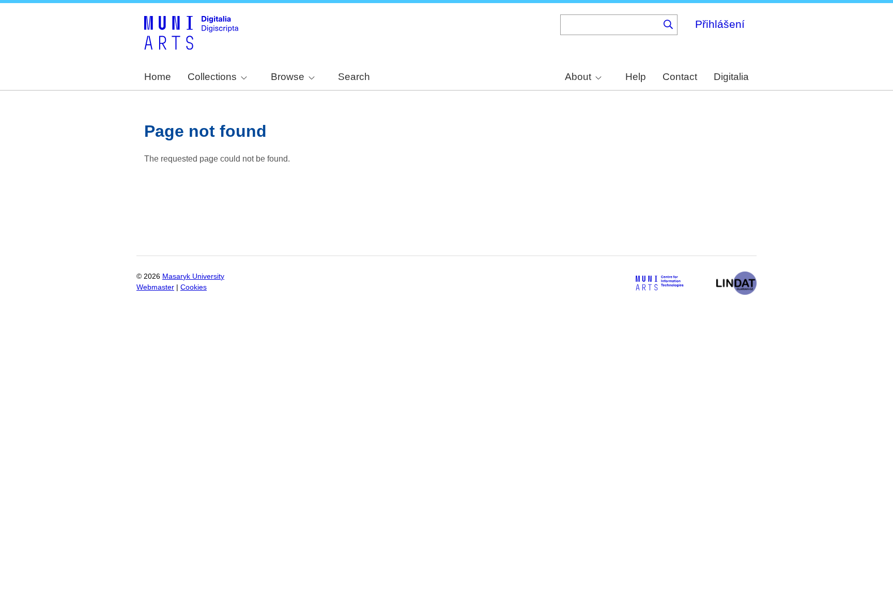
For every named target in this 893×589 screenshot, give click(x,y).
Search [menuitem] (354, 77)
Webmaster (155, 287)
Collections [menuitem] (212, 77)
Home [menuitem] (157, 77)
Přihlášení (720, 24)
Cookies (193, 287)
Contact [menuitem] (680, 77)
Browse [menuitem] (287, 77)
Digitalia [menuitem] (731, 77)
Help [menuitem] (635, 77)
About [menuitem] (578, 77)
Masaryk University (193, 276)
